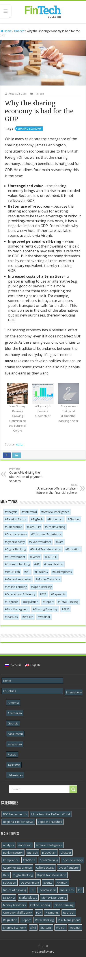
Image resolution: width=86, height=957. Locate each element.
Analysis (12, 512)
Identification (54, 564)
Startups (12, 617)
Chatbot (74, 519)
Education (73, 549)
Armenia (13, 703)
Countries (9, 691)
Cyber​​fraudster (41, 542)
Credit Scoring (56, 527)
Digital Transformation (46, 549)
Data (60, 542)
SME (66, 609)
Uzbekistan (15, 775)
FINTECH (51, 557)
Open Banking (42, 587)
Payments (59, 594)
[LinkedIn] (43, 946)
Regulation (31, 602)
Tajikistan (14, 765)
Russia (12, 754)
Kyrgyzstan (15, 744)
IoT (28, 572)
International (74, 692)
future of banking (18, 564)
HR (38, 564)
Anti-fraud (30, 512)
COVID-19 (34, 527)
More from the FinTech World (50, 814)
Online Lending (17, 587)
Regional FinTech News (18, 822)
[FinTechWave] (47, 946)
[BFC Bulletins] (43, 11)
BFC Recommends (15, 814)
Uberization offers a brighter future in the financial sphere (56, 489)
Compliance (14, 527)
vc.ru (19, 444)
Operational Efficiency (21, 594)
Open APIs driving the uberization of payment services (26, 475)
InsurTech (13, 572)
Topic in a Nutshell (50, 822)
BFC (51, 951)
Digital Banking (16, 549)
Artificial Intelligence (56, 512)
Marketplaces (63, 572)
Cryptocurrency (17, 534)
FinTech (19, 31)
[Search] (73, 789)
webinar (44, 617)
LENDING (42, 572)
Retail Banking (69, 602)
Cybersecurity (16, 542)
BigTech (38, 519)
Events (35, 557)
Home (7, 31)
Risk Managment (17, 609)
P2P (44, 594)
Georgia (13, 723)
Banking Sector (16, 519)
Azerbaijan (15, 713)
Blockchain (56, 519)
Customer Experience (47, 534)
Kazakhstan (15, 734)
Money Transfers (48, 579)
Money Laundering (19, 579)
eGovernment (16, 557)
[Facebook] (39, 946)
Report (49, 602)
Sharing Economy (29, 128)
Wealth (28, 617)
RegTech (12, 602)
